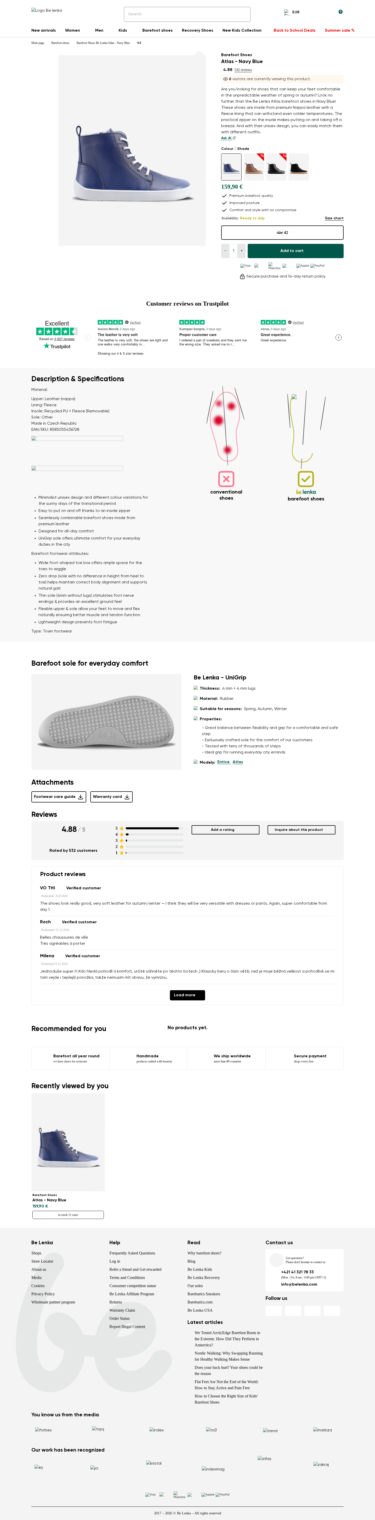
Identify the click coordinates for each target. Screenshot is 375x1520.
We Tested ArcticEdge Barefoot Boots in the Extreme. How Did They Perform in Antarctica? (227, 1339)
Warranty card (107, 797)
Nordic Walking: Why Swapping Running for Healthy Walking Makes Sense (229, 1356)
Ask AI (226, 138)
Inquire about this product (299, 830)
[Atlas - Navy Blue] (231, 167)
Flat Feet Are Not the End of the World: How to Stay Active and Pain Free (226, 1385)
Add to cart (292, 251)
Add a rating (222, 830)
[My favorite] (314, 13)
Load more (184, 995)
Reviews (44, 814)
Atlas (238, 762)
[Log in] (326, 13)
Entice (223, 762)
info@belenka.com (299, 1285)
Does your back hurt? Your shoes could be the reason (229, 1370)
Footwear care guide (55, 797)
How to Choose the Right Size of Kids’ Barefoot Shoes (226, 1399)
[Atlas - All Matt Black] (299, 167)
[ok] (243, 14)
